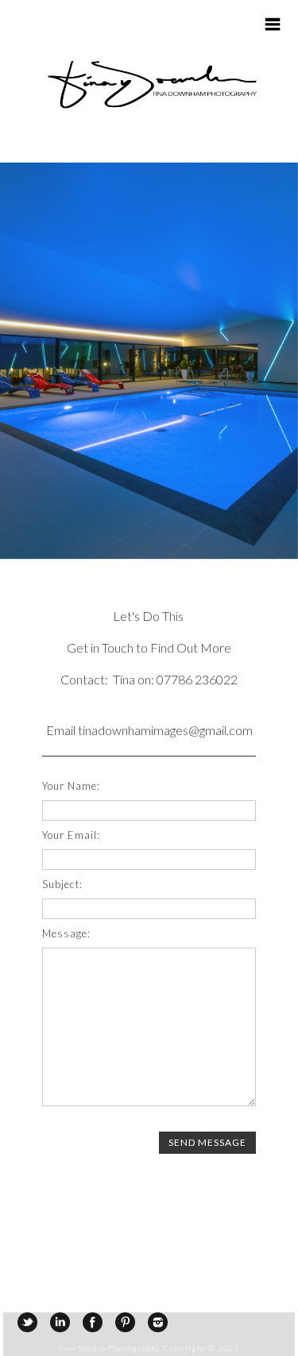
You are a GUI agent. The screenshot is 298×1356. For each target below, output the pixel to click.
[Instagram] (158, 1322)
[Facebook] (93, 1322)
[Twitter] (27, 1322)
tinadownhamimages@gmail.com (165, 729)
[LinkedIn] (60, 1322)
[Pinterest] (125, 1322)
